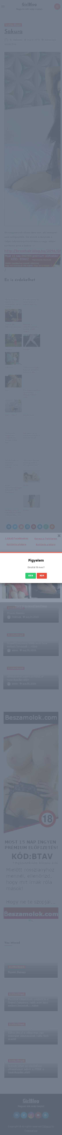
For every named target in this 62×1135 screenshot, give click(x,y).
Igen (30, 575)
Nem (42, 575)
